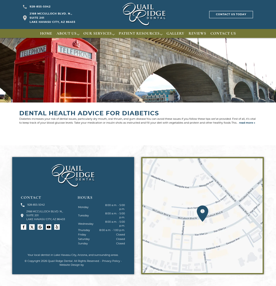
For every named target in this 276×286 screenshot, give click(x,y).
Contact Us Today (231, 14)
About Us (66, 33)
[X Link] (32, 227)
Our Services (97, 33)
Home (46, 33)
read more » (247, 123)
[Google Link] (40, 227)
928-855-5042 (40, 6)
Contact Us (223, 33)
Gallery (175, 33)
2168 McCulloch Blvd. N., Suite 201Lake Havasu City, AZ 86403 (52, 17)
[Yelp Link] (57, 227)
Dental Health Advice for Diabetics (89, 113)
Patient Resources (139, 33)
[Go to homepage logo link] (73, 176)
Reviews (197, 33)
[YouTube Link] (48, 227)
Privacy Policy (111, 261)
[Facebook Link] (23, 227)
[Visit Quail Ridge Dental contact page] (202, 215)
